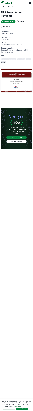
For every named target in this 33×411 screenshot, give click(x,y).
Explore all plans (16, 142)
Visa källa (21, 22)
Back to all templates (8, 7)
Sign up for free (16, 137)
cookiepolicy (17, 406)
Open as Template (8, 22)
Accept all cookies (22, 409)
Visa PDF (5, 26)
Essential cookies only (9, 409)
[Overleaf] (6, 3)
